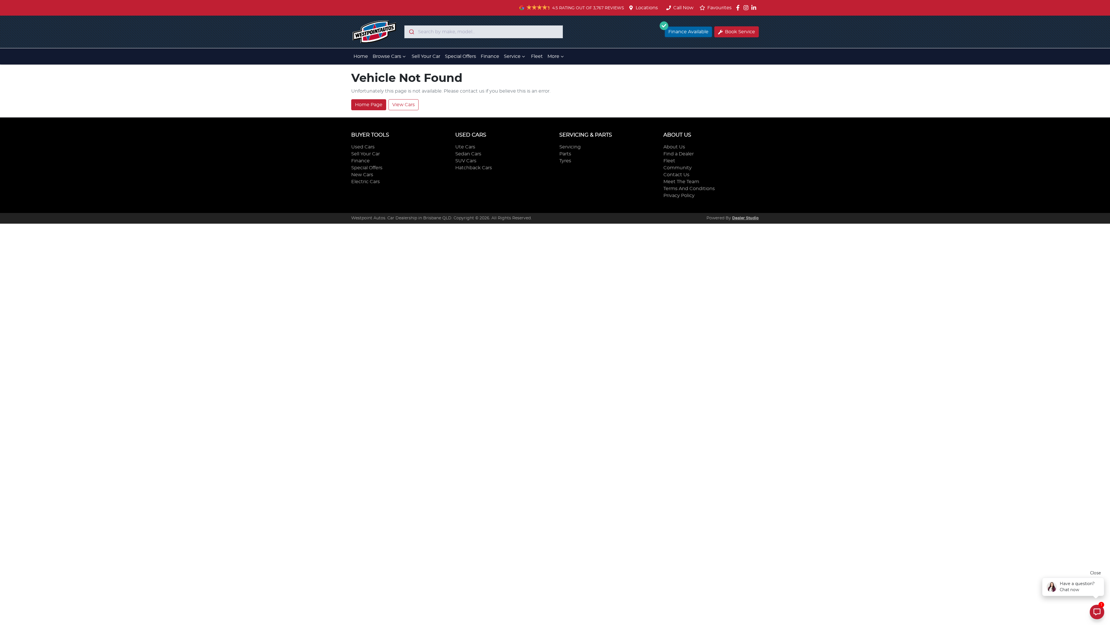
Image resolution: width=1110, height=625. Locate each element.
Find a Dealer (678, 154)
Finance (490, 56)
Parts (565, 154)
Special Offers (460, 56)
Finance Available (688, 32)
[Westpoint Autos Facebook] (739, 7)
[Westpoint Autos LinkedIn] (755, 7)
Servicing (570, 147)
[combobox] (483, 31)
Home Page (368, 104)
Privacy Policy (679, 195)
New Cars (362, 174)
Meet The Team (681, 181)
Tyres (565, 161)
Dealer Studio (745, 218)
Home (361, 56)
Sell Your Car (426, 56)
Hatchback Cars (473, 168)
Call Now (683, 7)
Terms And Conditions (689, 188)
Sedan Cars (468, 154)
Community (677, 168)
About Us (674, 147)
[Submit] (411, 31)
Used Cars (363, 147)
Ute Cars (465, 147)
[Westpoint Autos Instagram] (747, 7)
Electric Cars (365, 181)
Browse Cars (387, 56)
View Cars (403, 104)
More (553, 56)
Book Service (740, 32)
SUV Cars (465, 161)
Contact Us (676, 174)
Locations (647, 7)
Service (512, 56)
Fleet (537, 56)
